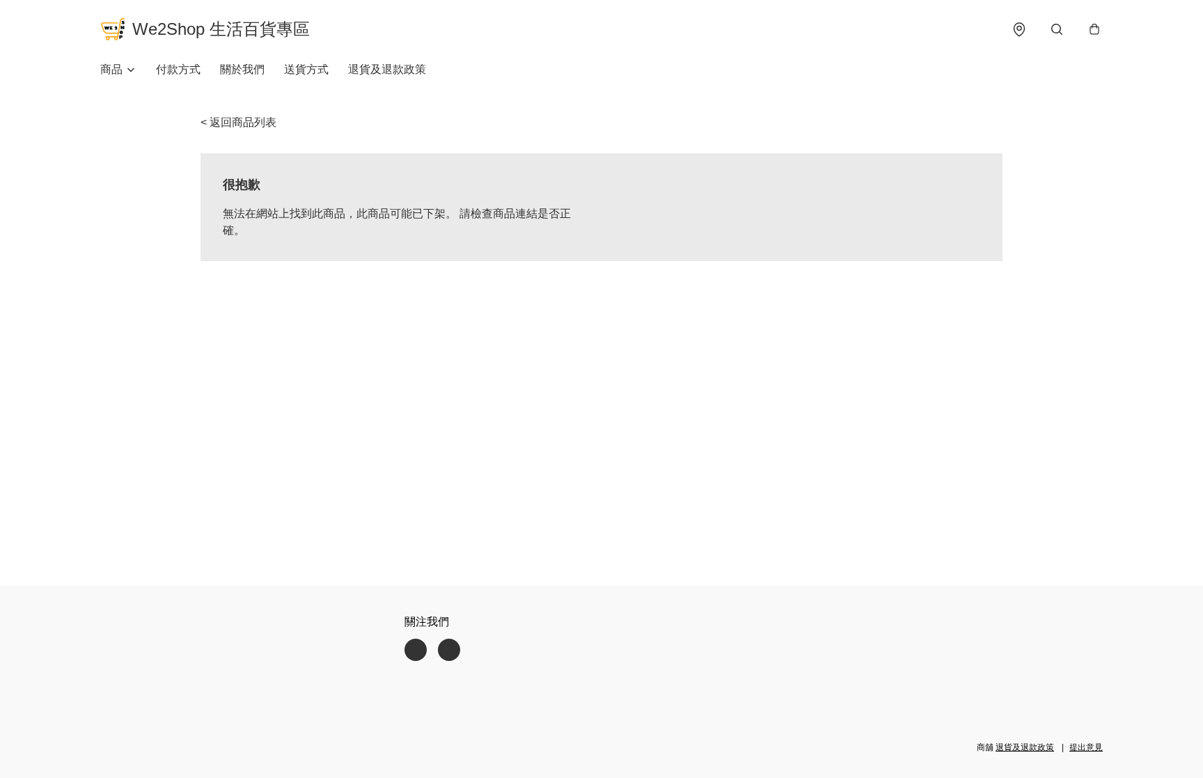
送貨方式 (306, 69)
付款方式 (178, 69)
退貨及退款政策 (387, 69)
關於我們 (242, 69)
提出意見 (1086, 747)
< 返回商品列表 (238, 122)
